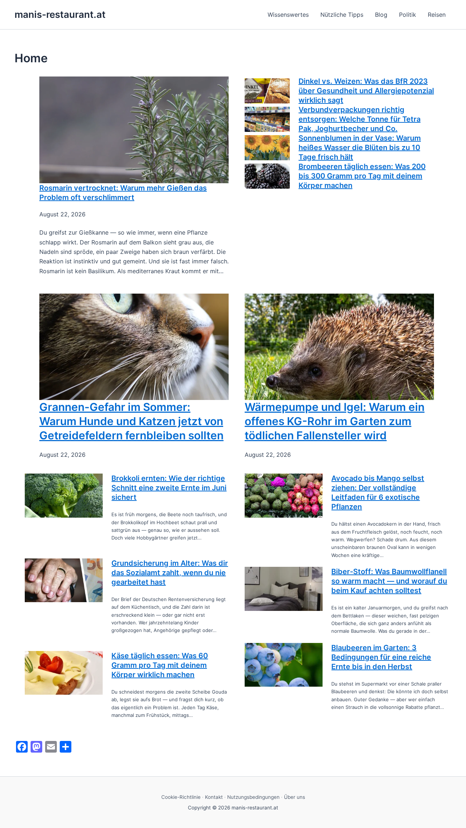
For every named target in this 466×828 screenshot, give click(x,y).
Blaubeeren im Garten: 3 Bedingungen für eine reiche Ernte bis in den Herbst (381, 657)
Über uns (294, 797)
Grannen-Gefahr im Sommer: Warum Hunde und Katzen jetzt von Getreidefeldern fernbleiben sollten (131, 421)
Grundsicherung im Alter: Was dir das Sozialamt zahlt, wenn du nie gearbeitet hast (169, 572)
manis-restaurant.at (60, 14)
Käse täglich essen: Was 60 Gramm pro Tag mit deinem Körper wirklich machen (159, 665)
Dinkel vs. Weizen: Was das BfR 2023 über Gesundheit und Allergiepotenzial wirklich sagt (366, 91)
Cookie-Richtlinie (181, 797)
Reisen (437, 14)
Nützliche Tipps (341, 14)
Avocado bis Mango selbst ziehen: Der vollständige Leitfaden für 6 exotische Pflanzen (377, 492)
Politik (407, 14)
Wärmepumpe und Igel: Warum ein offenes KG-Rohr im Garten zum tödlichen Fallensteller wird (334, 421)
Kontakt (214, 797)
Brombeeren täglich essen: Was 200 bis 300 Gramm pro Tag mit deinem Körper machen (362, 176)
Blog (381, 14)
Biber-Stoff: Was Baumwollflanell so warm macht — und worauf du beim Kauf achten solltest (389, 581)
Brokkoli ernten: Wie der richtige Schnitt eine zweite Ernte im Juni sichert (168, 488)
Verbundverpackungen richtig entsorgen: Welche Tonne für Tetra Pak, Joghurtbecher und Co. (359, 119)
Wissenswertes (288, 14)
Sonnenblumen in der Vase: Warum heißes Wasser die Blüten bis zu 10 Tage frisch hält (360, 147)
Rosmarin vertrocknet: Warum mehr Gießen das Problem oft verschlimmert (123, 193)
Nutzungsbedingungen (253, 797)
